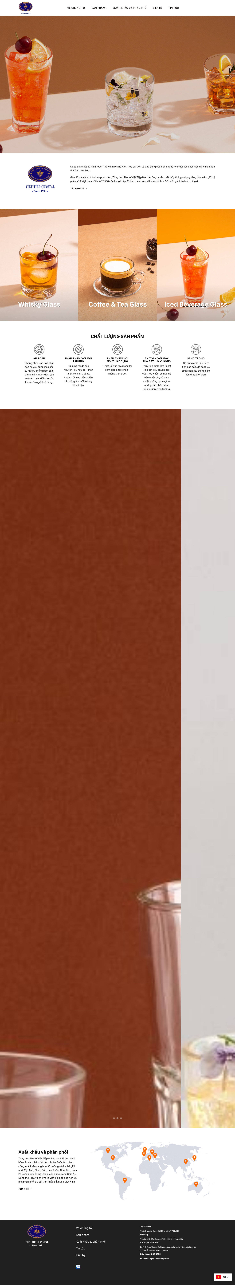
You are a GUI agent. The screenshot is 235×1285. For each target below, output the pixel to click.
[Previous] (9, 768)
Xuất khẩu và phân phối (130, 7)
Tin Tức (173, 7)
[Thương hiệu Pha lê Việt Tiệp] (40, 8)
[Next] (226, 768)
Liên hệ (157, 7)
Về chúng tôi (76, 7)
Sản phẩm (98, 7)
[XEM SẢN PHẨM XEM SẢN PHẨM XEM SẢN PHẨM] (117, 768)
